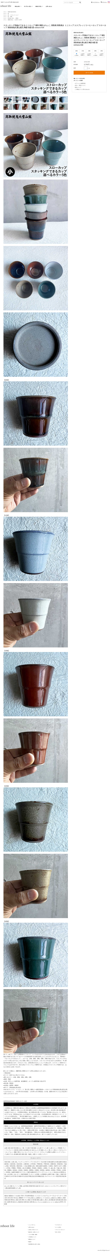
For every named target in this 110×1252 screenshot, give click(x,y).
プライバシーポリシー (60, 1229)
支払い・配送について (80, 85)
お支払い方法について (33, 1229)
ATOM (59, 1232)
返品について (78, 87)
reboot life (5, 6)
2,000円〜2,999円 (18, 19)
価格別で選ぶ (10, 19)
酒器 (11, 16)
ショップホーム (31, 1224)
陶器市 (29, 1241)
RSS (56, 1232)
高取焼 (17, 18)
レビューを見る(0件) (80, 78)
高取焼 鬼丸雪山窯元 (12, 11)
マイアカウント (96, 2)
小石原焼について (32, 1237)
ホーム (5, 11)
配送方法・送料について (33, 1232)
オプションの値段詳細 (80, 83)
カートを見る (58, 1227)
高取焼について (31, 1239)
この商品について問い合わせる (82, 89)
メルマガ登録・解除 (32, 1234)
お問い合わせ (49, 6)
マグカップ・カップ (14, 15)
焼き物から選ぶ (11, 18)
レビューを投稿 (79, 80)
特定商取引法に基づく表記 (34, 1244)
